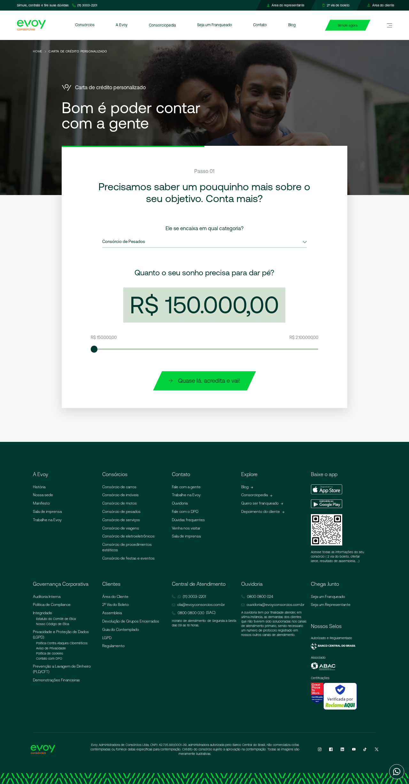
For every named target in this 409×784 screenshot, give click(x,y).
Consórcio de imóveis (120, 495)
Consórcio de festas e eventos (128, 558)
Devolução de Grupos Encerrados (130, 621)
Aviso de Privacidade (51, 648)
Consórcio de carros (119, 487)
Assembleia (112, 613)
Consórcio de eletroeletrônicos (128, 536)
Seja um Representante (331, 604)
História (39, 487)
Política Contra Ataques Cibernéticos (62, 643)
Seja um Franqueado (328, 596)
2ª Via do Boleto (115, 604)
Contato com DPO (49, 658)
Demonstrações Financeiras (56, 680)
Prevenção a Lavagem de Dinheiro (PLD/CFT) (62, 669)
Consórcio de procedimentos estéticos (127, 547)
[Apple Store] (326, 489)
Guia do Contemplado (120, 629)
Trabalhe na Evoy (47, 520)
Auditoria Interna (46, 596)
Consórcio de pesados (121, 511)
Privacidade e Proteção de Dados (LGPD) (61, 634)
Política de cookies (49, 653)
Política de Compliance (52, 604)
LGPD (107, 638)
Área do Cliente (115, 596)
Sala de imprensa (47, 511)
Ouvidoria (180, 503)
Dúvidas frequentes (188, 520)
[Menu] (389, 25)
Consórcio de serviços (121, 520)
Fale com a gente (186, 487)
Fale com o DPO (185, 511)
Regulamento (113, 646)
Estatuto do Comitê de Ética (56, 619)
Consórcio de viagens (120, 528)
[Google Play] (326, 504)
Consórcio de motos (119, 503)
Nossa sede (43, 495)
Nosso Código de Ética (52, 624)
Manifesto (41, 503)
